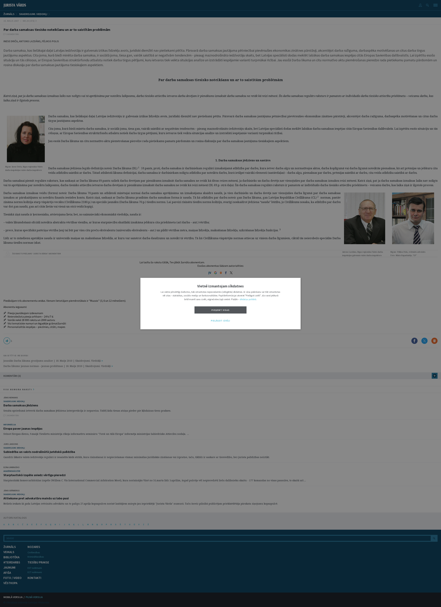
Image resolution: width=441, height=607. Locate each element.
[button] (220, 321)
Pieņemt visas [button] (221, 310)
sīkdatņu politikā (248, 299)
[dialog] (220, 303)
